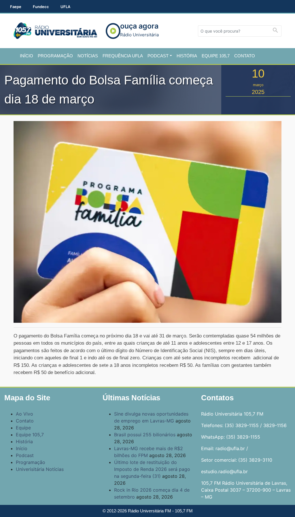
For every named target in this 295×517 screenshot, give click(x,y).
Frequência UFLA (123, 55)
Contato (244, 55)
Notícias (87, 55)
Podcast (158, 55)
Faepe (15, 6)
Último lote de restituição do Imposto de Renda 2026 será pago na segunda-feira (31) (152, 469)
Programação (55, 55)
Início (26, 55)
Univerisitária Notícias (40, 469)
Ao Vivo (24, 414)
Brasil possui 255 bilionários (144, 434)
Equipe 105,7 (216, 55)
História (187, 55)
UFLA (65, 6)
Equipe (23, 428)
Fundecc (41, 6)
